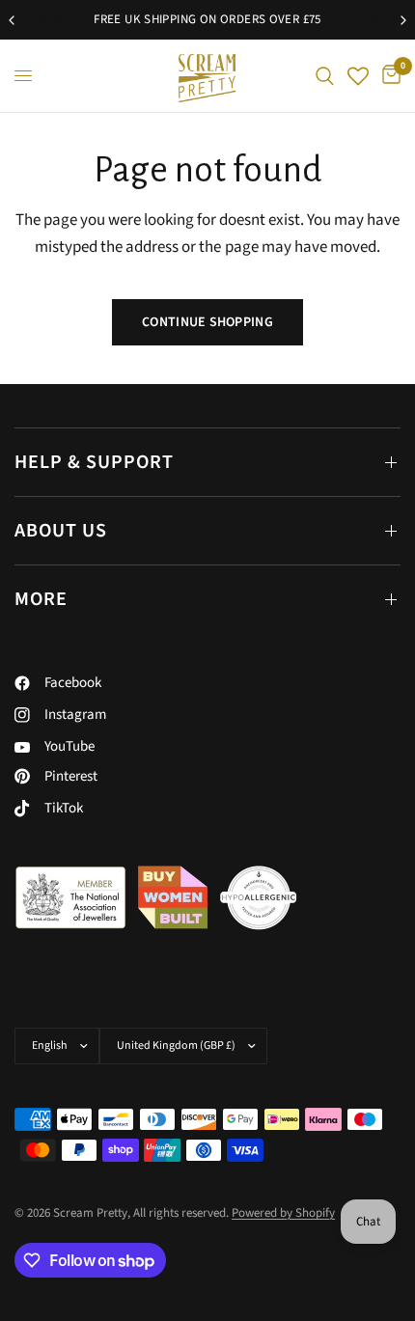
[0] (388, 76)
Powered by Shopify (283, 1213)
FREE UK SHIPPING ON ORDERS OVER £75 (207, 19)
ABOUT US (60, 530)
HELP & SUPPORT (94, 462)
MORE (41, 599)
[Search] (325, 76)
